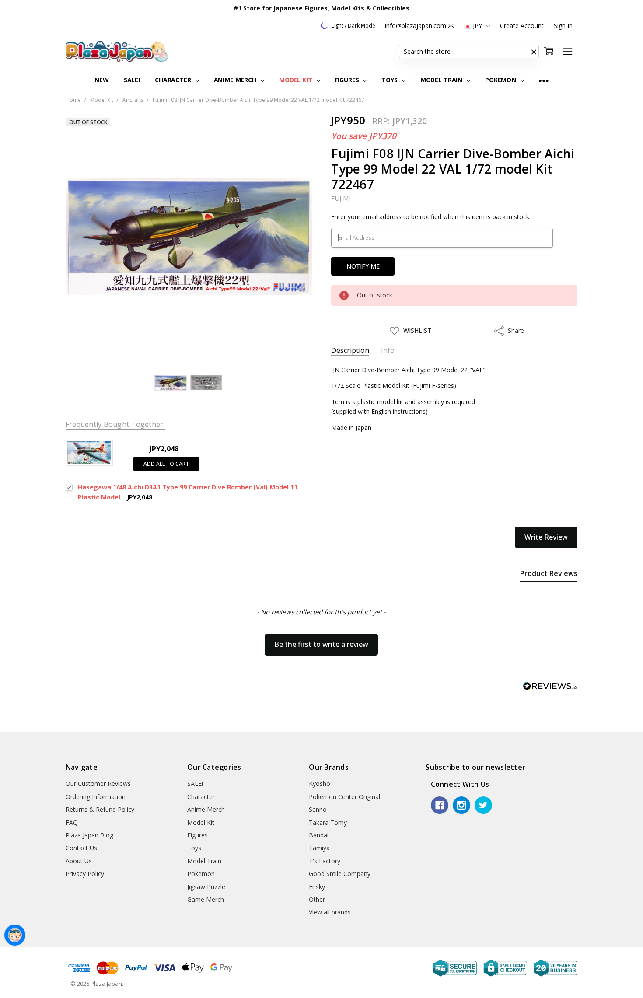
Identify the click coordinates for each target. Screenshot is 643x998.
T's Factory (324, 861)
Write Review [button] (546, 537)
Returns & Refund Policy (100, 809)
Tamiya (319, 848)
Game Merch (205, 899)
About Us (79, 861)
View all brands (330, 912)
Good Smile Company (339, 873)
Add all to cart (166, 464)
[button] (533, 52)
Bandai (318, 835)
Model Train (442, 80)
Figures (348, 80)
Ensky (317, 887)
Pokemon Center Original (344, 796)
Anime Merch (236, 80)
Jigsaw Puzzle (206, 887)
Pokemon (501, 80)
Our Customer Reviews (98, 783)
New (101, 80)
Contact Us (81, 848)
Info (388, 350)
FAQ (72, 822)
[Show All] (543, 80)
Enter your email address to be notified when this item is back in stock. (431, 217)
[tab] (548, 575)
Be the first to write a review (321, 644)
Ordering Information (96, 796)
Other (317, 899)
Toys (390, 80)
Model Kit (296, 80)
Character (174, 80)
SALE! (132, 80)
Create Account (522, 25)
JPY (477, 25)
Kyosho (319, 783)
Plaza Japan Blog (89, 835)
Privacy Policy (85, 873)
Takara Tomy (328, 822)
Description (350, 350)
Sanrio (318, 809)
